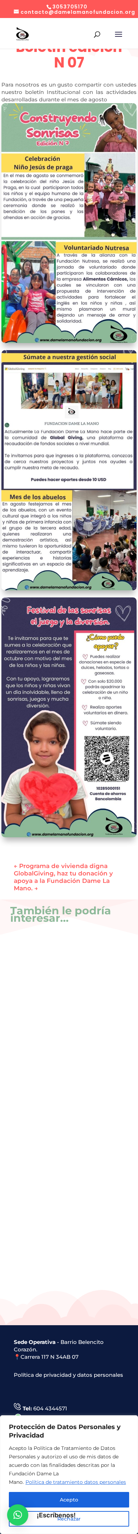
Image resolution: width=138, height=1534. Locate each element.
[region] (69, 1474)
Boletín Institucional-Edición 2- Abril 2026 (63, 1271)
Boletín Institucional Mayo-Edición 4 (61, 1012)
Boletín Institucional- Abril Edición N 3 (63, 1141)
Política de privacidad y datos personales (68, 1374)
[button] (17, 1515)
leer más (36, 1032)
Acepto (69, 1500)
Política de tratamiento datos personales (75, 1482)
